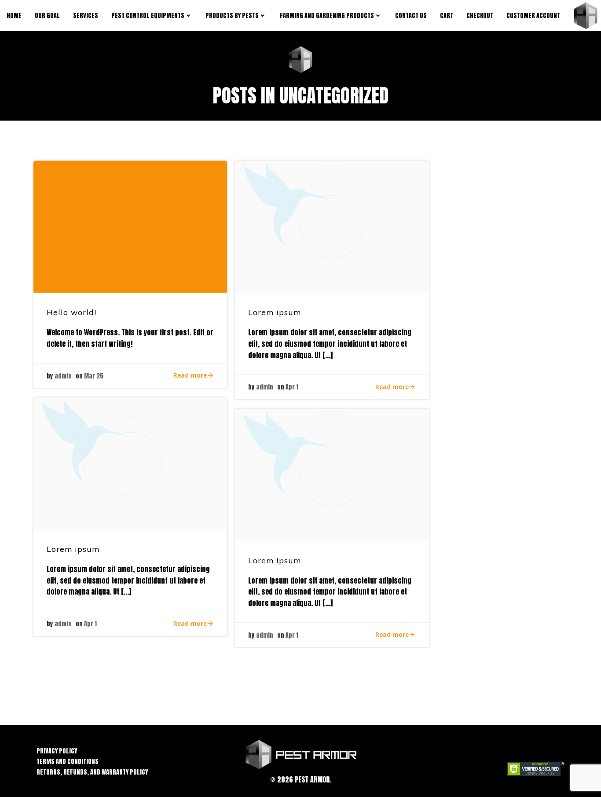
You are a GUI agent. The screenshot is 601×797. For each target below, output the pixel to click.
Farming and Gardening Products (327, 15)
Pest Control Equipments (147, 15)
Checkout (479, 15)
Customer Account (533, 15)
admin (63, 376)
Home (14, 15)
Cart (446, 15)
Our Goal (47, 15)
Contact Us (411, 15)
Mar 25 (93, 376)
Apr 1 (292, 387)
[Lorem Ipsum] (332, 474)
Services (85, 15)
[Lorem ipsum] (332, 226)
